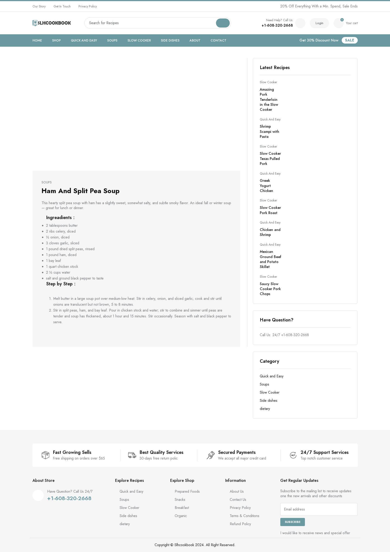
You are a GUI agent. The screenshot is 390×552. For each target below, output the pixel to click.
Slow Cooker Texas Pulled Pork (270, 158)
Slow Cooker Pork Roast (270, 210)
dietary (265, 408)
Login (319, 23)
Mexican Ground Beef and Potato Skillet (270, 259)
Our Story (39, 6)
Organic (181, 515)
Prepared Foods (187, 491)
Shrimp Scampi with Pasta (269, 131)
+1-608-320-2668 (277, 25)
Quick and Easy (84, 40)
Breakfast (182, 507)
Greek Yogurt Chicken (266, 185)
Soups (112, 40)
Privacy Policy (88, 6)
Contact (218, 40)
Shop (56, 40)
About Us (237, 491)
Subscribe (292, 522)
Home (37, 40)
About (195, 40)
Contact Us (238, 499)
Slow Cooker (139, 40)
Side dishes (170, 40)
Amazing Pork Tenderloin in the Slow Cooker (269, 99)
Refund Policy (240, 524)
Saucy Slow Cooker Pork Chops (270, 289)
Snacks (180, 499)
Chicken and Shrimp (270, 232)
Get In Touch (62, 6)
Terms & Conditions (244, 515)
